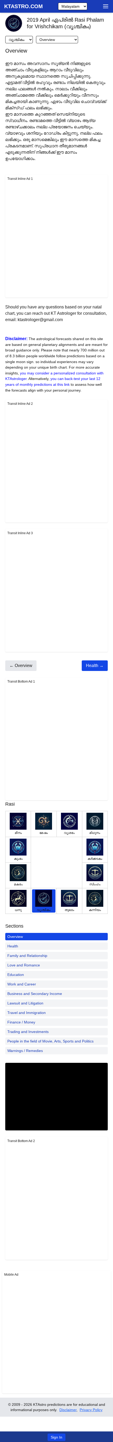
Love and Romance (23, 965)
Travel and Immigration (26, 1013)
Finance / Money (21, 1022)
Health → (95, 665)
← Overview (20, 665)
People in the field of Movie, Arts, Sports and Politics (50, 1041)
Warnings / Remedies (25, 1051)
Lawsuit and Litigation (25, 1003)
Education (15, 975)
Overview (15, 936)
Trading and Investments (28, 1032)
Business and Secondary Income (34, 994)
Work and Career (21, 984)
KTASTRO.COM (23, 6)
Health (12, 946)
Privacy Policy (91, 1410)
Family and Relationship (27, 955)
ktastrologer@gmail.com (40, 319)
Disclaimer (67, 1410)
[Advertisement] (56, 238)
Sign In (56, 1437)
